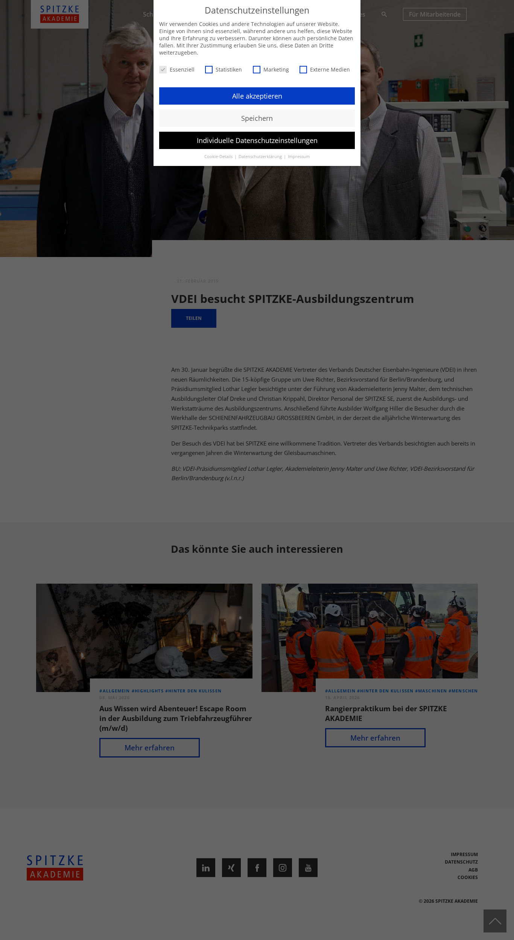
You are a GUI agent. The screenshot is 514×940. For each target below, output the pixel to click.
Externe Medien (330, 69)
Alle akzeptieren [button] (257, 95)
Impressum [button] (299, 156)
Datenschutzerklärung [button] (261, 156)
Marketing (276, 69)
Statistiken (229, 69)
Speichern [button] (257, 118)
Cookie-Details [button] (219, 156)
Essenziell (182, 69)
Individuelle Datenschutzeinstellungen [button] (257, 140)
